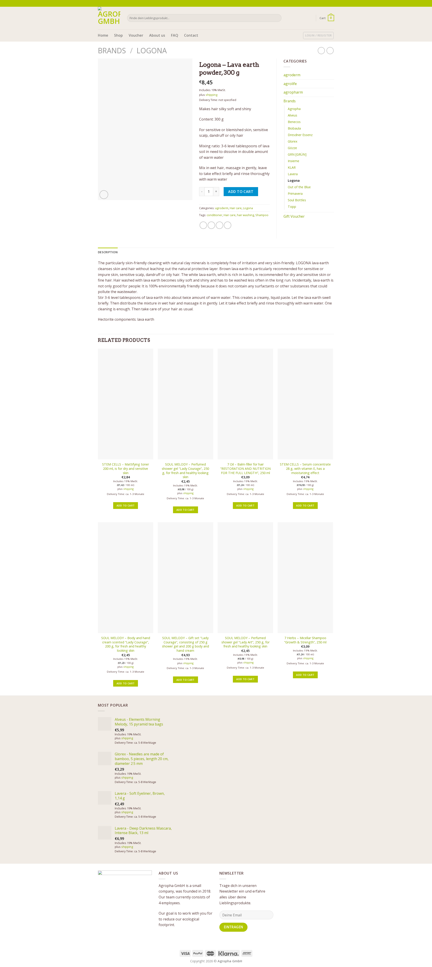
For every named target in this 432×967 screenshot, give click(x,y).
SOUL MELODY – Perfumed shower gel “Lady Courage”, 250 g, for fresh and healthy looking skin (185, 470)
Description (108, 252)
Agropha (294, 109)
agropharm (293, 92)
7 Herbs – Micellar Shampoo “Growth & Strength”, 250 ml (305, 640)
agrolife (290, 83)
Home (103, 35)
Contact (191, 35)
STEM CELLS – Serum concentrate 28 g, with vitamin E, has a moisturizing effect (305, 468)
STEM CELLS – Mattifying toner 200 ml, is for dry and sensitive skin (125, 468)
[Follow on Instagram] (327, 3)
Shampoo (261, 215)
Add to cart (240, 191)
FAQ (174, 35)
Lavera (293, 174)
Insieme (293, 161)
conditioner (214, 215)
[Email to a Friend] (219, 225)
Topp (292, 206)
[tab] (108, 252)
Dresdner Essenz (300, 135)
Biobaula (294, 128)
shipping (211, 95)
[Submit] (277, 18)
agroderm (221, 208)
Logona (152, 50)
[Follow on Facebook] (323, 3)
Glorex (292, 141)
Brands (112, 50)
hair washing (245, 215)
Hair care (236, 208)
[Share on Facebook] (203, 225)
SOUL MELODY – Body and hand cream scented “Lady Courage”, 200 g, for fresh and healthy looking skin (125, 644)
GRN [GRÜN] (297, 154)
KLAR (292, 167)
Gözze (292, 148)
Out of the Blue (299, 187)
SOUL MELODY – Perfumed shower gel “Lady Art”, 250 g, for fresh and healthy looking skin (245, 642)
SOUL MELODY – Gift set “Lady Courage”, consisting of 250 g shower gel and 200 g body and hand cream (185, 644)
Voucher (136, 35)
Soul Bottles (297, 200)
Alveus (292, 115)
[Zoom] (103, 194)
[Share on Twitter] (211, 225)
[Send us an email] (332, 3)
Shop (118, 35)
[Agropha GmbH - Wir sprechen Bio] (109, 18)
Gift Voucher (294, 216)
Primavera (295, 193)
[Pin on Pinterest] (227, 225)
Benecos (294, 122)
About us (157, 35)
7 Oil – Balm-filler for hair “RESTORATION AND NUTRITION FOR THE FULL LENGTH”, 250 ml (245, 468)
